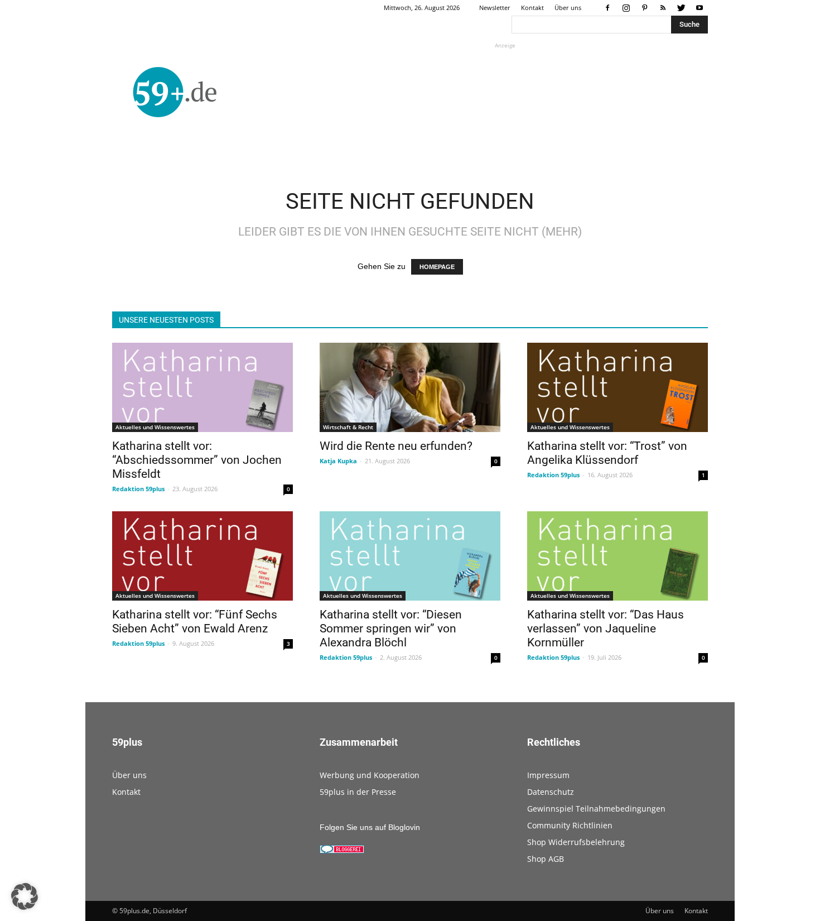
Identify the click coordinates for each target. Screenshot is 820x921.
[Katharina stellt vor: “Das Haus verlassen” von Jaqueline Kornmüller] (617, 556)
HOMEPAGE (437, 266)
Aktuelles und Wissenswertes (155, 427)
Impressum (548, 775)
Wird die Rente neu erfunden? (396, 446)
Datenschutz (550, 791)
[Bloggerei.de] (342, 850)
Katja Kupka (338, 461)
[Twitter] (681, 8)
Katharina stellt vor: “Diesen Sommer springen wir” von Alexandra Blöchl (391, 628)
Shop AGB (545, 858)
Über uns (567, 7)
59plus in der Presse (358, 791)
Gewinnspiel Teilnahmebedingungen (596, 808)
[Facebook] (607, 8)
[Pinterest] (644, 8)
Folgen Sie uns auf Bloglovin (370, 827)
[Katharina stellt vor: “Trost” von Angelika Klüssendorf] (617, 387)
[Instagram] (626, 8)
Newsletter (494, 7)
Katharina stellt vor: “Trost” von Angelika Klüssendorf (607, 453)
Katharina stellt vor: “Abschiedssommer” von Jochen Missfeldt (197, 460)
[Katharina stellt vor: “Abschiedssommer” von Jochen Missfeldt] (202, 387)
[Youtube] (699, 8)
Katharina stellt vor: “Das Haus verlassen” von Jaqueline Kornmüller (605, 628)
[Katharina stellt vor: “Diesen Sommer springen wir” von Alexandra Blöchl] (410, 556)
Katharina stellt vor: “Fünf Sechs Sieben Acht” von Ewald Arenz (194, 621)
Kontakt (532, 7)
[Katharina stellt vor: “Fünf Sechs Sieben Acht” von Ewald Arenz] (202, 556)
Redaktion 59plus (138, 489)
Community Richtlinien (569, 825)
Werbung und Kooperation (369, 775)
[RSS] (662, 8)
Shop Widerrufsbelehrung (576, 842)
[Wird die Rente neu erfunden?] (410, 387)
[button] (24, 896)
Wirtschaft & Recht (348, 427)
